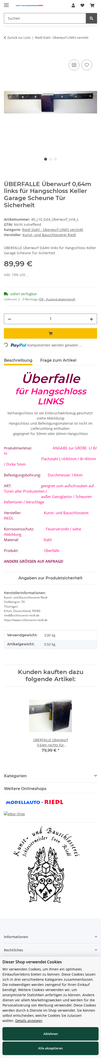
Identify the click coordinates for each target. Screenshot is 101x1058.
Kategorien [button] (15, 776)
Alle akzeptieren (50, 1048)
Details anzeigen (28, 1020)
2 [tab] (50, 159)
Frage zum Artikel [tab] (58, 360)
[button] (73, 5)
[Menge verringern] (9, 319)
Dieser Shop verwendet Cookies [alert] (32, 962)
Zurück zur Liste (18, 37)
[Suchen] (91, 18)
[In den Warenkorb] (8, 53)
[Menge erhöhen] (91, 319)
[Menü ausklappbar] (6, 3)
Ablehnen (50, 1034)
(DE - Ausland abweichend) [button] (57, 299)
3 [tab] (55, 159)
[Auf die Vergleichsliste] (74, 65)
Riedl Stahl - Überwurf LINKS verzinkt (52, 229)
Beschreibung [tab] (18, 360)
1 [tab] (45, 159)
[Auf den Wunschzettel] (86, 65)
